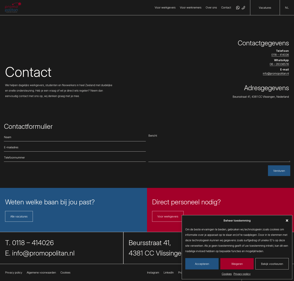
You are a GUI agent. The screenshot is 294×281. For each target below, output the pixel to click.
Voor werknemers (190, 7)
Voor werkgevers (165, 7)
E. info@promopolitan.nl (40, 253)
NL (287, 7)
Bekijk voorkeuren (272, 264)
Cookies (227, 274)
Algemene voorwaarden (41, 272)
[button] (287, 220)
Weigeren (237, 264)
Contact (226, 7)
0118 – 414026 (280, 54)
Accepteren (202, 264)
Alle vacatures (19, 216)
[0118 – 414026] (243, 7)
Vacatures (265, 7)
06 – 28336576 (279, 64)
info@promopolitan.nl (276, 73)
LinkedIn (169, 272)
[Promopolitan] (13, 8)
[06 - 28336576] (238, 7)
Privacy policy (242, 274)
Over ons (211, 7)
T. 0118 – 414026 (29, 243)
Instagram (153, 272)
